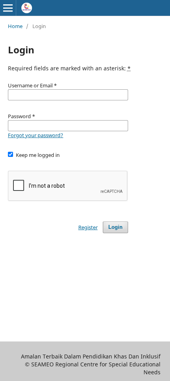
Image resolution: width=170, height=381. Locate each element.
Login (115, 227)
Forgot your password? (35, 135)
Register (88, 227)
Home (15, 26)
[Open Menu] (8, 8)
